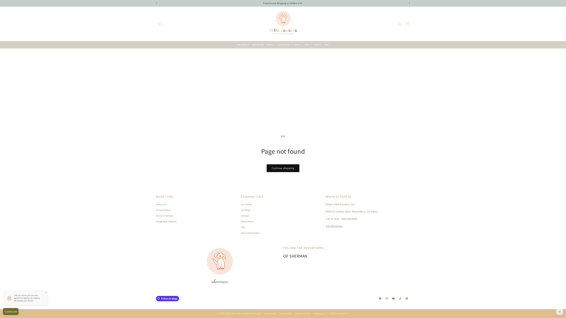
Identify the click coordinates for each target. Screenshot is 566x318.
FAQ (243, 227)
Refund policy (270, 313)
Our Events (246, 204)
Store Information (250, 233)
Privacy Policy (163, 210)
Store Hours (247, 221)
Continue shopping (283, 168)
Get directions (334, 226)
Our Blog (245, 210)
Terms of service (302, 313)
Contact (245, 215)
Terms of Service (165, 215)
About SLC (161, 204)
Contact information (339, 313)
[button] (159, 24)
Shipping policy (320, 313)
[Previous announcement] (156, 3)
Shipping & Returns (166, 221)
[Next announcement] (409, 3)
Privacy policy (286, 313)
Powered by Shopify (252, 313)
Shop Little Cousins (233, 313)
